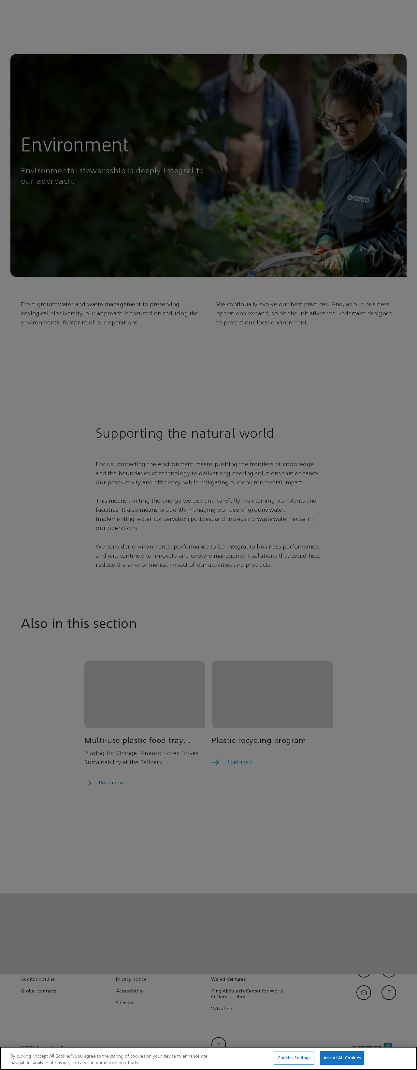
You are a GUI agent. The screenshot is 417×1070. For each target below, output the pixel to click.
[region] (208, 1058)
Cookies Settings (294, 1057)
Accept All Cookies (342, 1057)
